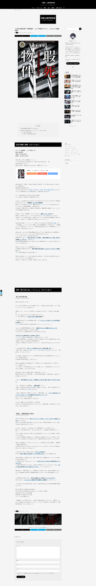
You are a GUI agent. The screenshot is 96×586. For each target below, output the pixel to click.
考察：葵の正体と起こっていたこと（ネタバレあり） (34, 130)
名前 (17, 560)
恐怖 (65, 155)
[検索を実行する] (80, 29)
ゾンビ (77, 150)
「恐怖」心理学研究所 (48, 2)
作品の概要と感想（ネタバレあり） (30, 128)
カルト (66, 146)
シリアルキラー (68, 148)
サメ (75, 146)
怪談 (79, 154)
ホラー (27, 511)
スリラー (72, 150)
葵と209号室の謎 (27, 132)
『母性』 (30, 389)
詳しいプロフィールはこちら (72, 63)
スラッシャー (67, 150)
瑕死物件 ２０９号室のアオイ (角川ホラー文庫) (37, 170)
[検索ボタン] (64, 8)
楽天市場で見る (42, 173)
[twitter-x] (73, 67)
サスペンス (22, 511)
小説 (17, 32)
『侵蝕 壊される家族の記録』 (47, 189)
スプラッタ (74, 148)
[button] (22, 36)
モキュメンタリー (73, 154)
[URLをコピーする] (54, 36)
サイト (17, 569)
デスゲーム (67, 152)
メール (17, 564)
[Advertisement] (38, 111)
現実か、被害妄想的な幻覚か (30, 133)
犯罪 (68, 155)
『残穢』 (55, 223)
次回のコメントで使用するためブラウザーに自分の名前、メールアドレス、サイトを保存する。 (36, 573)
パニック (72, 152)
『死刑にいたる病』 (33, 189)
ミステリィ (67, 154)
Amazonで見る (31, 173)
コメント (18, 545)
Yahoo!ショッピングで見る (52, 173)
